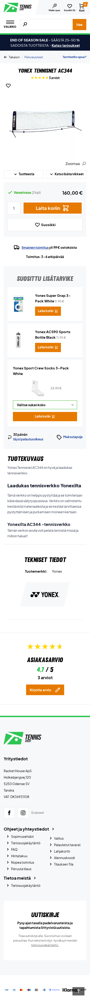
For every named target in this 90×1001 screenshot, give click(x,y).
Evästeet (37, 812)
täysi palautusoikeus (28, 439)
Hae (79, 24)
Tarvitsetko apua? (74, 57)
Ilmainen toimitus (35, 247)
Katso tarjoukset (66, 45)
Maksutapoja (73, 437)
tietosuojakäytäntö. (45, 945)
